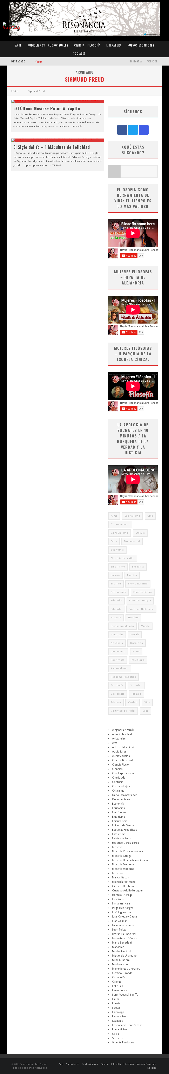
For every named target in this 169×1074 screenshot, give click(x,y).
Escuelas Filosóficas (124, 829)
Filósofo (116, 609)
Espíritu (116, 583)
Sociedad (136, 685)
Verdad (132, 702)
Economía (117, 549)
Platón (116, 999)
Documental (132, 541)
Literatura (114, 45)
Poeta (136, 651)
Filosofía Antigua (140, 600)
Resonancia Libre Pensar (127, 1025)
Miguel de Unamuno (124, 955)
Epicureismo (120, 821)
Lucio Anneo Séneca (124, 938)
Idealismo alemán (122, 626)
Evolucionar (118, 592)
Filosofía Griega (121, 856)
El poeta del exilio (123, 558)
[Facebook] (122, 130)
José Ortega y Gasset (125, 916)
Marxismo (118, 947)
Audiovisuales (58, 45)
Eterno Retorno (138, 583)
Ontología (136, 643)
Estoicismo (119, 834)
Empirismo (118, 566)
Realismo (117, 1021)
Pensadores (119, 990)
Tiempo (136, 694)
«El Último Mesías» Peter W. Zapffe (46, 108)
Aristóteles (119, 738)
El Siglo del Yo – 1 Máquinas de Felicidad (51, 147)
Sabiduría (117, 685)
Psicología (138, 660)
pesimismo (118, 651)
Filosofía (93, 45)
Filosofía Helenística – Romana (130, 860)
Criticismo (118, 790)
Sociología (117, 694)
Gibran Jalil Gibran (123, 886)
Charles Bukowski (123, 760)
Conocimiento (120, 524)
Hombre (133, 617)
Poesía (116, 1003)
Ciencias (117, 769)
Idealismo (118, 899)
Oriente (117, 981)
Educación (118, 808)
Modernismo (120, 964)
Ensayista (138, 566)
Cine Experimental (123, 773)
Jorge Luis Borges (123, 908)
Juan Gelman (119, 921)
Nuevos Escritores (141, 45)
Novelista (117, 643)
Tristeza (116, 702)
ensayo (115, 575)
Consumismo (119, 533)
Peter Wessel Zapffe (125, 994)
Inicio (14, 91)
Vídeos (38, 61)
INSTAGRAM (136, 61)
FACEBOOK (152, 61)
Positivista (117, 660)
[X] (133, 130)
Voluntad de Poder (123, 711)
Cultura (140, 533)
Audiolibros (36, 45)
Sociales (79, 53)
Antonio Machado (123, 734)
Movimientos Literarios (126, 968)
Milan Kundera (121, 960)
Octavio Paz (119, 977)
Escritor (132, 575)
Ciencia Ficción (121, 764)
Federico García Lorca (125, 843)
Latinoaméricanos (123, 925)
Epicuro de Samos (123, 825)
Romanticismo (120, 1029)
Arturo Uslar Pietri (123, 747)
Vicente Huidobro (123, 1042)
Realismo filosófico (123, 677)
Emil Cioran (119, 812)
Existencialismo (121, 838)
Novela (134, 634)
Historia (116, 617)
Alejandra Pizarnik (123, 730)
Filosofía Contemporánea (127, 851)
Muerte (145, 626)
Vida (147, 702)
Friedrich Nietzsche (141, 609)
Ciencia (79, 45)
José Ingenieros (121, 912)
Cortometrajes (121, 786)
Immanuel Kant (121, 903)
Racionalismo (120, 668)
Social (116, 1034)
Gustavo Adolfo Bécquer (127, 890)
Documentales (121, 799)
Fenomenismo (142, 592)
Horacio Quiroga (122, 895)
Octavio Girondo (122, 973)
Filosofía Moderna (123, 869)
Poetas (116, 1007)
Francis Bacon (120, 877)
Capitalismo (132, 516)
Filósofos (117, 873)
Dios (114, 541)
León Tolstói (119, 929)
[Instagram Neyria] (144, 130)
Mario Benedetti (122, 942)
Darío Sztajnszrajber (124, 795)
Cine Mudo (119, 777)
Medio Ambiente (122, 951)
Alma (114, 516)
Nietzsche (117, 634)
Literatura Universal (124, 934)
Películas (117, 986)
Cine (150, 516)
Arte (18, 45)
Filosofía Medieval (123, 864)
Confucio (117, 782)
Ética (145, 711)
